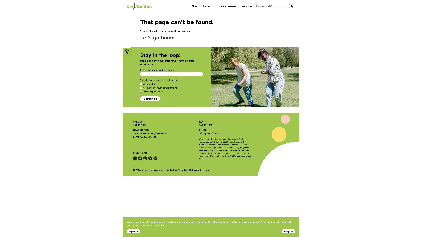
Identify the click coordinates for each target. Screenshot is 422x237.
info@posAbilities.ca (210, 133)
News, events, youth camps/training (160, 88)
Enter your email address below (157, 70)
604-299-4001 (140, 125)
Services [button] (207, 6)
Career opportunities (153, 91)
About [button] (195, 6)
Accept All (288, 231)
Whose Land (239, 156)
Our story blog (150, 84)
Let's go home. (158, 38)
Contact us (247, 6)
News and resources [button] (226, 6)
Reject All (133, 231)
